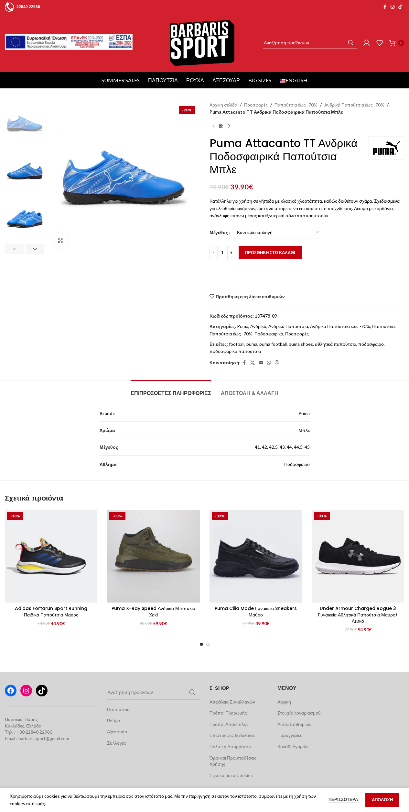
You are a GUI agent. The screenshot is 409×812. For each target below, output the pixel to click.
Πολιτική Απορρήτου (230, 746)
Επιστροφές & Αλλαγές (232, 735)
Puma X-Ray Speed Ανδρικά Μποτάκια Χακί (153, 611)
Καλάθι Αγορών (292, 746)
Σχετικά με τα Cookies (231, 775)
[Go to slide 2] (208, 644)
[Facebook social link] (385, 7)
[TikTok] (42, 690)
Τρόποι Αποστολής (229, 724)
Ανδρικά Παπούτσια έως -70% (354, 104)
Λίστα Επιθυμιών (294, 724)
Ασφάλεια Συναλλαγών (232, 702)
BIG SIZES (259, 80)
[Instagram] (26, 690)
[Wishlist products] (379, 42)
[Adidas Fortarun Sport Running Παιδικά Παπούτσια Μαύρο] (51, 556)
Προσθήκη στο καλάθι (270, 252)
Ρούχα (195, 80)
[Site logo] (202, 42)
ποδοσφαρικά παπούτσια (235, 351)
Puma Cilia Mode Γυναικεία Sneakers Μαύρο (256, 611)
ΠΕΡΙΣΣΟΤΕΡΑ (343, 799)
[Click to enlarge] (60, 240)
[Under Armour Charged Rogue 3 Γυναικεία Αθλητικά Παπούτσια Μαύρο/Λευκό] (358, 556)
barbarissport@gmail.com (43, 738)
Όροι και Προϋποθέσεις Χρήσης (233, 761)
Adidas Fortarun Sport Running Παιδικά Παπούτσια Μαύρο (51, 611)
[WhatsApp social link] (269, 362)
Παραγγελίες (289, 735)
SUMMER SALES (121, 80)
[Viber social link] (277, 362)
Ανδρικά (258, 326)
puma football (273, 344)
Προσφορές (256, 104)
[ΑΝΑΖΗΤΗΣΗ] (350, 42)
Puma (242, 326)
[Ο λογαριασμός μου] (366, 42)
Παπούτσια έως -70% (296, 104)
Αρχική (284, 702)
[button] (14, 249)
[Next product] (229, 126)
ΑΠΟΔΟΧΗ (382, 799)
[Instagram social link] (392, 7)
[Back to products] (221, 126)
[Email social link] (261, 362)
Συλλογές (116, 743)
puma (251, 344)
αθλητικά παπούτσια (335, 344)
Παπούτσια (163, 80)
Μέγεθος (219, 232)
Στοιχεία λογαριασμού (299, 713)
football (236, 344)
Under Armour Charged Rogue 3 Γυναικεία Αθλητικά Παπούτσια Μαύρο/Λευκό (358, 614)
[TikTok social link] (400, 7)
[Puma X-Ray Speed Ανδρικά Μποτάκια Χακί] (153, 556)
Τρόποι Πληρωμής (228, 713)
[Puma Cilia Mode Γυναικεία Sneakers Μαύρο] (256, 556)
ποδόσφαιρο (371, 344)
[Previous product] (213, 126)
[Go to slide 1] (201, 644)
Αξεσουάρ (226, 80)
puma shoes (301, 344)
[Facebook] (10, 690)
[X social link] (252, 362)
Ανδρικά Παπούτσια (288, 326)
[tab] (171, 390)
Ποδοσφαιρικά (268, 333)
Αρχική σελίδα (223, 104)
